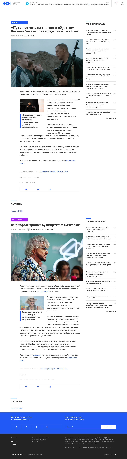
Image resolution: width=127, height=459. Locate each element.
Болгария (38, 380)
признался (37, 355)
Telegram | (61, 172)
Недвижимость (29, 380)
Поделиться (28, 35)
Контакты (14, 441)
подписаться (108, 427)
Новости (43, 172)
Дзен (50, 172)
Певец (44, 380)
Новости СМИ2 (17, 211)
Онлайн (26, 182)
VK (54, 172)
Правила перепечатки (18, 454)
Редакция (14, 438)
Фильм (32, 182)
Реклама (13, 445)
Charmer (113, 454)
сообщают (45, 292)
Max (66, 172)
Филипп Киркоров (53, 380)
